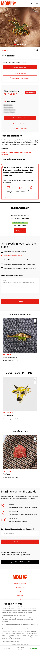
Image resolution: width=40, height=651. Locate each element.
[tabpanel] (20, 27)
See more (4, 148)
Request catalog (20, 73)
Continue (20, 301)
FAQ (20, 600)
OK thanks (33, 648)
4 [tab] (23, 44)
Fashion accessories (15, 152)
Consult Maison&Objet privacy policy (11, 641)
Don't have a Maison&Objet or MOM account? (17, 529)
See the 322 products (20, 129)
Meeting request (20, 230)
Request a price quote (20, 67)
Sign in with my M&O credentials (20, 562)
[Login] (34, 4)
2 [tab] (18, 44)
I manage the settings (20, 648)
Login (5, 197)
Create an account (14, 197)
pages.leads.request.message (12, 275)
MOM (8, 3)
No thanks (7, 648)
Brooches (27, 152)
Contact (20, 595)
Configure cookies (20, 583)
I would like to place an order (21, 78)
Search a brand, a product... (31, 3)
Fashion (4, 152)
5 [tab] (25, 44)
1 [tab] (15, 44)
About (20, 591)
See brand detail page (20, 124)
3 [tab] (20, 44)
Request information (20, 118)
